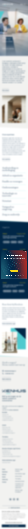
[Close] (25, 252)
